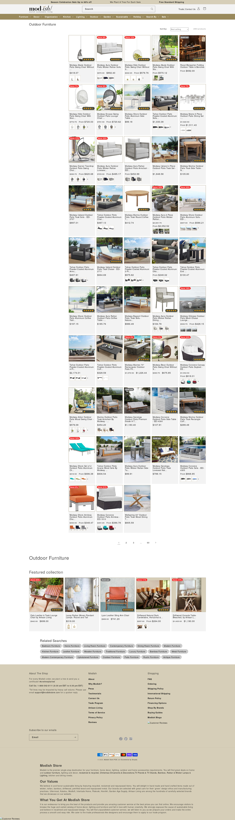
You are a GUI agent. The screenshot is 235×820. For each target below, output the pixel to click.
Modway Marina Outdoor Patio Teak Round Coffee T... (137, 217)
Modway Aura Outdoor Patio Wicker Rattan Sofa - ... (109, 67)
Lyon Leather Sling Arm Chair (115, 615)
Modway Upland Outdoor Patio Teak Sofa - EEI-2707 (81, 217)
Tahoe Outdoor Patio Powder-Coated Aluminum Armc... (82, 269)
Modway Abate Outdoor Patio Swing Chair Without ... (82, 67)
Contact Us (190, 9)
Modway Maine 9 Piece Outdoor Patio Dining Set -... (192, 116)
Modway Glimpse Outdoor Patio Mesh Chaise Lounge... (192, 318)
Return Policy (154, 698)
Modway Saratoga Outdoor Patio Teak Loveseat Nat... (162, 468)
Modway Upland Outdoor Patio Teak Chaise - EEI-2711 (108, 269)
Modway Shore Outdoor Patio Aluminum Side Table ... (136, 116)
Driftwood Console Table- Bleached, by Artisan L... (185, 616)
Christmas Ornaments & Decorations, (117, 772)
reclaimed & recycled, (89, 772)
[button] (205, 9)
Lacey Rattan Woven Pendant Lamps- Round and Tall (80, 616)
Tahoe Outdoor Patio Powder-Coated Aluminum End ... (192, 269)
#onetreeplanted (47, 681)
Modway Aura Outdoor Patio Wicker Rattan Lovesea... (107, 168)
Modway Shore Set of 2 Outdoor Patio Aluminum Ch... (81, 468)
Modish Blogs (155, 717)
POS (115, 760)
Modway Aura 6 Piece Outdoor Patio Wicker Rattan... (163, 217)
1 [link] (119, 542)
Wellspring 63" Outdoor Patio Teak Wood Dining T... (136, 517)
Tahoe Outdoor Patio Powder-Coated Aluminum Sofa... (165, 116)
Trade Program (95, 703)
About (91, 679)
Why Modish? (95, 683)
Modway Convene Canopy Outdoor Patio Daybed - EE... (192, 367)
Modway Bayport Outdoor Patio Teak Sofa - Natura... (137, 318)
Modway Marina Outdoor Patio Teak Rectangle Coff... (191, 419)
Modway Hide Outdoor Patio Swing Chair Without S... (137, 67)
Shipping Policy (156, 688)
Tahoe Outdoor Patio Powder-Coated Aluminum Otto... (165, 269)
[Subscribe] (75, 737)
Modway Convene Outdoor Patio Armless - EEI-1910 (108, 517)
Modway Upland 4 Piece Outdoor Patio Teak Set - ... (164, 168)
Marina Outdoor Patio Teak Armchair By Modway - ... (107, 419)
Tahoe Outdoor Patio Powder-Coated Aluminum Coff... (109, 367)
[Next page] (156, 543)
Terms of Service (96, 712)
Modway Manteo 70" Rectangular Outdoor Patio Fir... (135, 367)
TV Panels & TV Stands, (146, 772)
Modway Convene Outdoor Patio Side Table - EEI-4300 (164, 419)
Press (91, 688)
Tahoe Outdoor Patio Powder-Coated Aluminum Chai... (109, 217)
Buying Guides (155, 712)
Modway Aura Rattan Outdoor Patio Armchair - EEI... (136, 168)
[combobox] (118, 9)
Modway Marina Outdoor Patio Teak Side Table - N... (191, 168)
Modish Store (108, 760)
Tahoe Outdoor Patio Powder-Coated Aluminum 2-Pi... (137, 269)
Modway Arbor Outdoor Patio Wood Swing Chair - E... (82, 419)
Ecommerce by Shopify (129, 760)
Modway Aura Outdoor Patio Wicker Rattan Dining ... (163, 318)
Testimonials (94, 693)
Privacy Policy (95, 717)
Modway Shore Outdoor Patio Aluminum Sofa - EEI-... (191, 217)
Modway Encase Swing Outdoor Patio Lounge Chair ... (108, 116)
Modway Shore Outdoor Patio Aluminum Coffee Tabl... (81, 318)
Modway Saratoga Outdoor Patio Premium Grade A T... (136, 419)
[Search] (152, 9)
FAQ (150, 679)
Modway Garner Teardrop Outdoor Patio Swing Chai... (82, 168)
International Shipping (159, 693)
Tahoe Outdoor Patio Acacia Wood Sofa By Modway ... (107, 468)
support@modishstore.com (47, 692)
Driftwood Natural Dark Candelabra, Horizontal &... (150, 616)
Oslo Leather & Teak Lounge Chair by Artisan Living (43, 616)
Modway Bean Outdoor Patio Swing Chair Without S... (165, 367)
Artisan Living (95, 707)
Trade (181, 9)
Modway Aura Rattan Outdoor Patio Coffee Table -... (107, 318)
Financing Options (157, 703)
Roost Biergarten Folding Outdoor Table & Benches (192, 66)
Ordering (152, 683)
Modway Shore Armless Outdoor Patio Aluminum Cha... (81, 517)
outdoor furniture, (52, 772)
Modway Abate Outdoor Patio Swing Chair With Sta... (164, 67)
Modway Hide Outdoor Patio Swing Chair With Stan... (80, 116)
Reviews (92, 722)
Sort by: (163, 29)
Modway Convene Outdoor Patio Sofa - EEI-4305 (192, 468)
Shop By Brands (156, 707)
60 (148, 542)
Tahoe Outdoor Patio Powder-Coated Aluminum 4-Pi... (82, 367)
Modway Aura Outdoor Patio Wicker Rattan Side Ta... (136, 468)
